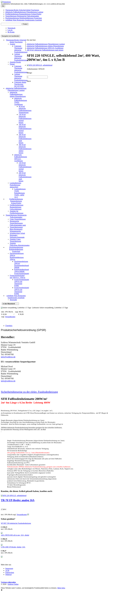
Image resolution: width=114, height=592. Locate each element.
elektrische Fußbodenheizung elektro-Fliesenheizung (18, 94)
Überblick (8, 326)
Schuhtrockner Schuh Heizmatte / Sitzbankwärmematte (17, 235)
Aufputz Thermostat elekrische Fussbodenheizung (20, 57)
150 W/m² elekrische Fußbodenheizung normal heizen (25, 118)
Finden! (25, 24)
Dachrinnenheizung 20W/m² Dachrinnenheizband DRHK (21, 264)
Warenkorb (11, 28)
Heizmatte (13, 300)
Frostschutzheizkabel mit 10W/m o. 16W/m (17, 276)
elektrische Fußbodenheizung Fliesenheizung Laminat (24, 12)
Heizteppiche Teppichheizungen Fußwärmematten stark (18, 223)
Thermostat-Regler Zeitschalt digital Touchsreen (22, 10)
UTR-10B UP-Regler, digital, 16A (13, 547)
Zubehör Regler (15, 62)
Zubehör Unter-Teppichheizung (15, 240)
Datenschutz (9, 572)
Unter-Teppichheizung (18, 219)
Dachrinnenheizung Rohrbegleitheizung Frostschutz (23, 18)
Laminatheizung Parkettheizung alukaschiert (15, 185)
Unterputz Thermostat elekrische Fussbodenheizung (20, 49)
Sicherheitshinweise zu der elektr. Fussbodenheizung (29, 391)
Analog (12, 44)
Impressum (9, 568)
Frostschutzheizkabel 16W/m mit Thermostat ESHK (21, 291)
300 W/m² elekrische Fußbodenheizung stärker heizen (25, 149)
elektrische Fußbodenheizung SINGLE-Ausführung (20, 158)
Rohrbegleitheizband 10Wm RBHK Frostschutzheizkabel (21, 271)
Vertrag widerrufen (8, 582)
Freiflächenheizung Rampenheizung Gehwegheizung (16, 207)
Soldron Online (13, 584)
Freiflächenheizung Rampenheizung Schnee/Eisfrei (23, 14)
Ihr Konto (11, 32)
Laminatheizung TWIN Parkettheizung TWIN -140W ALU (20, 193)
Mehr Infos (61, 588)
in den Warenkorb (10, 304)
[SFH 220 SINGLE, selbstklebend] (39, 65)
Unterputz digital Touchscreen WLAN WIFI (20, 84)
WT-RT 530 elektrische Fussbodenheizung (16, 523)
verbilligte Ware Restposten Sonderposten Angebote (23, 20)
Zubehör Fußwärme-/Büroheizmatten (20, 244)
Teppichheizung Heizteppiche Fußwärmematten (22, 16)
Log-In (10, 30)
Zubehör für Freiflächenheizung (16, 212)
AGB (7, 570)
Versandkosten (10, 317)
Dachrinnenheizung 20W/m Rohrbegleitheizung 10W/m (17, 256)
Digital (12, 64)
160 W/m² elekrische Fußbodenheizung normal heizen (25, 129)
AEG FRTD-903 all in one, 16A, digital (15, 535)
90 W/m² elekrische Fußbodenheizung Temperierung (25, 109)
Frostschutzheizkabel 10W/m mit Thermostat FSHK (21, 283)
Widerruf (8, 574)
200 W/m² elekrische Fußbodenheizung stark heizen (25, 139)
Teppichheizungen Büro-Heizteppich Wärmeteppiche (16, 229)
